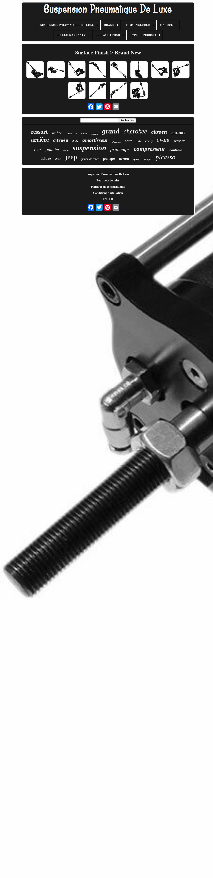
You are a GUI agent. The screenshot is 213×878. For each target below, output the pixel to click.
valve (84, 133)
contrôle (176, 150)
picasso (165, 157)
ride (138, 141)
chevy (149, 141)
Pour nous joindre (108, 180)
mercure (72, 133)
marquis (147, 159)
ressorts (179, 141)
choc (65, 150)
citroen (159, 132)
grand (110, 131)
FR (111, 199)
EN (105, 199)
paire (128, 141)
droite (75, 141)
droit (58, 159)
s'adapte (116, 142)
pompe (109, 158)
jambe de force (90, 159)
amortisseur (95, 140)
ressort (39, 131)
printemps (120, 149)
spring (136, 159)
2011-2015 (178, 133)
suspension (89, 148)
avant (163, 140)
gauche (52, 149)
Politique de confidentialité (108, 186)
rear (37, 149)
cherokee (135, 131)
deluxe (46, 158)
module (95, 134)
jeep (71, 157)
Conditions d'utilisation (108, 193)
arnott (124, 158)
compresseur (149, 148)
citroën (60, 140)
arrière (40, 139)
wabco (57, 133)
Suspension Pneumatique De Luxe (108, 174)
